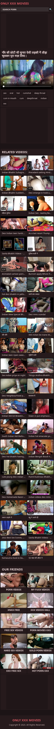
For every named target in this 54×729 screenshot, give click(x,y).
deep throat (39, 93)
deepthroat (32, 98)
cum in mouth (9, 98)
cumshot (27, 93)
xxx (4, 103)
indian (44, 98)
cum (22, 98)
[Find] (51, 9)
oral (11, 93)
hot (18, 93)
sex (4, 93)
